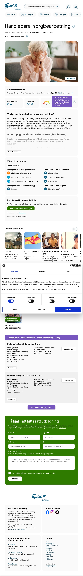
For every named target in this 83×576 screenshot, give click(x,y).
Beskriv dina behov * (15, 451)
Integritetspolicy (51, 566)
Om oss (48, 554)
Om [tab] (68, 271)
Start (7, 32)
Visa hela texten (13, 152)
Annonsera (49, 560)
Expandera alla (12, 165)
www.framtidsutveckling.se (18, 530)
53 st (60, 93)
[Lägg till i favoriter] (73, 26)
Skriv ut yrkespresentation (14, 36)
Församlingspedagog (50, 252)
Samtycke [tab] (14, 271)
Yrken (13, 32)
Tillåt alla (68, 309)
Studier (48, 547)
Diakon (8, 251)
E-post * (46, 433)
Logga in (48, 558)
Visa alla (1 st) (70, 78)
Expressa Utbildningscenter (13, 326)
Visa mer (10, 368)
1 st (72, 93)
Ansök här (68, 349)
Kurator (64, 251)
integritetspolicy (36, 473)
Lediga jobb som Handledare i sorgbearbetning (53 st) (34, 337)
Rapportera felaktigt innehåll (16, 216)
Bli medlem (49, 556)
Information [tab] (41, 271)
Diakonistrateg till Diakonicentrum (23, 344)
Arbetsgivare (50, 543)
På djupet (49, 549)
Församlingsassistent (31, 252)
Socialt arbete (22, 32)
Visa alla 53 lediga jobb (40, 407)
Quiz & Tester (50, 552)
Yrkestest (49, 550)
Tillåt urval (41, 309)
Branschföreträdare (52, 545)
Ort (44, 442)
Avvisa (15, 309)
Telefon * (11, 442)
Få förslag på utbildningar (21, 208)
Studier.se (22, 213)
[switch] (31, 301)
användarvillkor (50, 473)
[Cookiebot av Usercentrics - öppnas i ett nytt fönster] (72, 265)
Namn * (11, 433)
